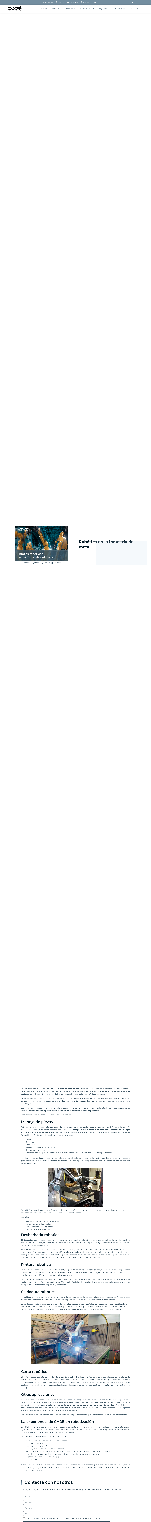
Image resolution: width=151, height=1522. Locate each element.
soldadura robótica (32, 1304)
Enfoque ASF (85, 9)
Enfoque (55, 9)
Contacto (134, 9)
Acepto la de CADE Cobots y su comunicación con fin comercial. (63, 1518)
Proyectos (102, 9)
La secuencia (69, 9)
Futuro (44, 9)
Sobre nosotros (118, 9)
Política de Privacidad (43, 1518)
